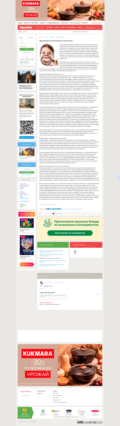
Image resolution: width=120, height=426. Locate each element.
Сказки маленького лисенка (25, 230)
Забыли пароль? (23, 46)
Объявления (27, 22)
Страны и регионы (24, 198)
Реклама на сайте (41, 391)
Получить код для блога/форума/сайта (74, 209)
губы (52, 204)
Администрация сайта (57, 395)
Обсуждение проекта (25, 184)
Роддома (22, 204)
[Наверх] (118, 176)
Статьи (63, 27)
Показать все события (26, 264)
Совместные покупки (96, 22)
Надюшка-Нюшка (48, 282)
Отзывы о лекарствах (74, 22)
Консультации (71, 27)
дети (46, 204)
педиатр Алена (58, 213)
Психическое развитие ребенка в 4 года (24, 158)
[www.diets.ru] (55, 412)
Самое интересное (24, 194)
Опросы (21, 197)
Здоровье (52, 37)
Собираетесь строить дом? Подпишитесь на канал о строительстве (25, 87)
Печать (65, 209)
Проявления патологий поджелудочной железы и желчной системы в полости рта (51, 265)
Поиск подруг (34, 22)
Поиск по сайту (26, 179)
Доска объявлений (24, 201)
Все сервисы (84, 22)
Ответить (41, 288)
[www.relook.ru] (95, 412)
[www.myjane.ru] (69, 412)
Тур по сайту (23, 183)
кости (54, 204)
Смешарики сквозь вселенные (25, 257)
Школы (21, 206)
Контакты (39, 393)
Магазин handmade (23, 31)
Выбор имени (64, 22)
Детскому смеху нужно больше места (27, 95)
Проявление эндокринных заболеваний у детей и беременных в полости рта (51, 251)
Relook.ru (95, 413)
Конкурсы (20, 22)
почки (43, 204)
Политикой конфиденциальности (25, 63)
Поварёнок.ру (43, 413)
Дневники (50, 27)
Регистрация (31, 37)
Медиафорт (33, 421)
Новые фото (22, 193)
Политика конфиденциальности (60, 402)
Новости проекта (24, 186)
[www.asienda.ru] (82, 412)
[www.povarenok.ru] (43, 412)
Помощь (22, 188)
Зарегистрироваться (46, 302)
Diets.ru (55, 413)
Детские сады (23, 205)
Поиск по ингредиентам (27, 174)
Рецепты (79, 27)
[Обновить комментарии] (118, 178)
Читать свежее (39, 27)
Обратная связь (56, 400)
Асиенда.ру (81, 413)
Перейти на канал (26, 137)
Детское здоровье (60, 37)
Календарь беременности (53, 22)
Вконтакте (26, 55)
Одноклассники (28, 55)
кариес (49, 204)
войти (43, 304)
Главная (41, 37)
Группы (57, 27)
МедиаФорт (25, 413)
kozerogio (75, 254)
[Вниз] (118, 180)
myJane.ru (69, 413)
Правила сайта (56, 393)
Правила (22, 187)
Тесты (21, 195)
